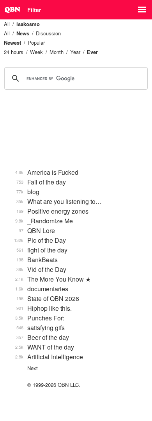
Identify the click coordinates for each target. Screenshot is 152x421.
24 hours (13, 52)
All (7, 24)
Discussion (48, 33)
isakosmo (28, 24)
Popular (36, 42)
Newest (12, 42)
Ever (92, 52)
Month (56, 52)
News (22, 33)
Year (75, 52)
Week (36, 52)
